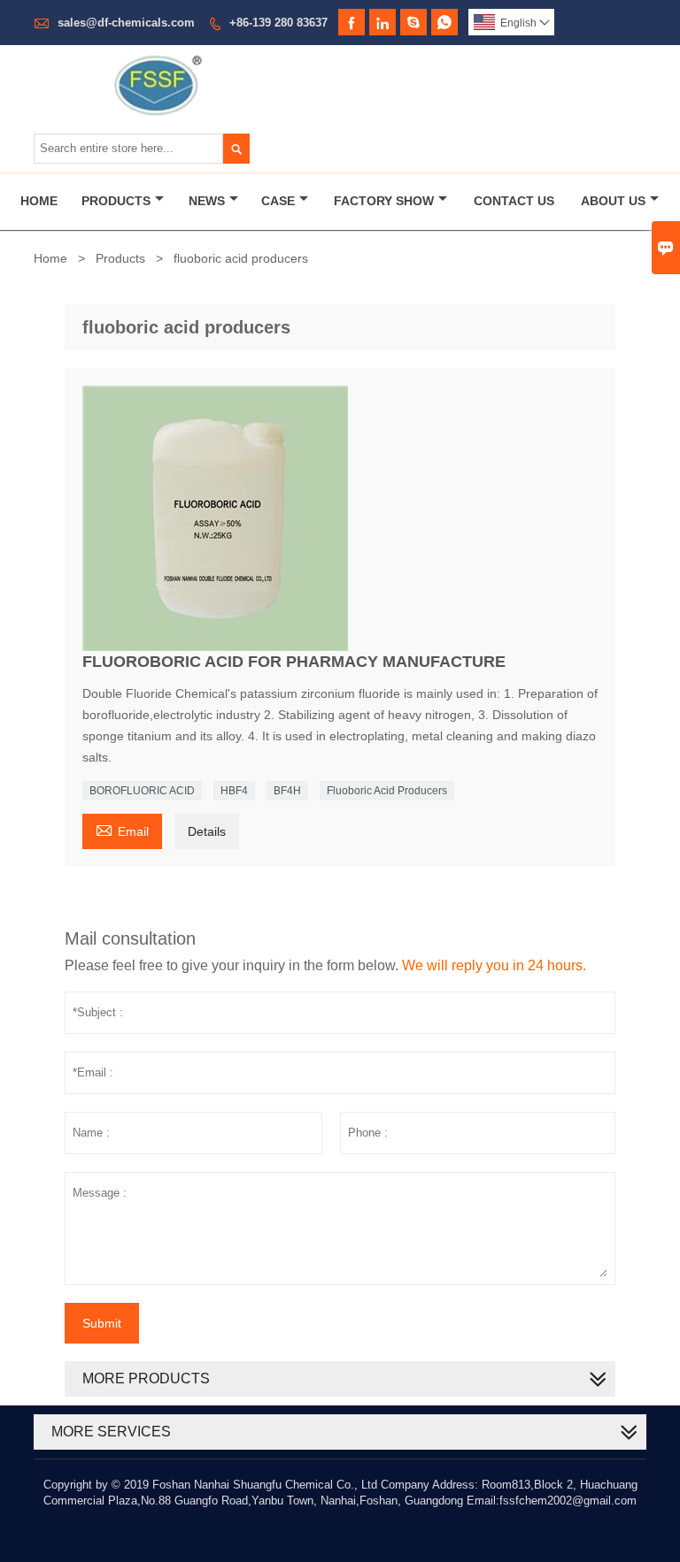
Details (207, 831)
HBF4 (234, 791)
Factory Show (384, 201)
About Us (613, 201)
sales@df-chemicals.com (126, 22)
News (207, 201)
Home (39, 201)
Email (122, 829)
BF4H (287, 791)
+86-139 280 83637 (278, 22)
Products (116, 201)
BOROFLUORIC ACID (142, 791)
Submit (101, 1323)
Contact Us (514, 201)
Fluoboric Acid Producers (387, 791)
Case (278, 201)
